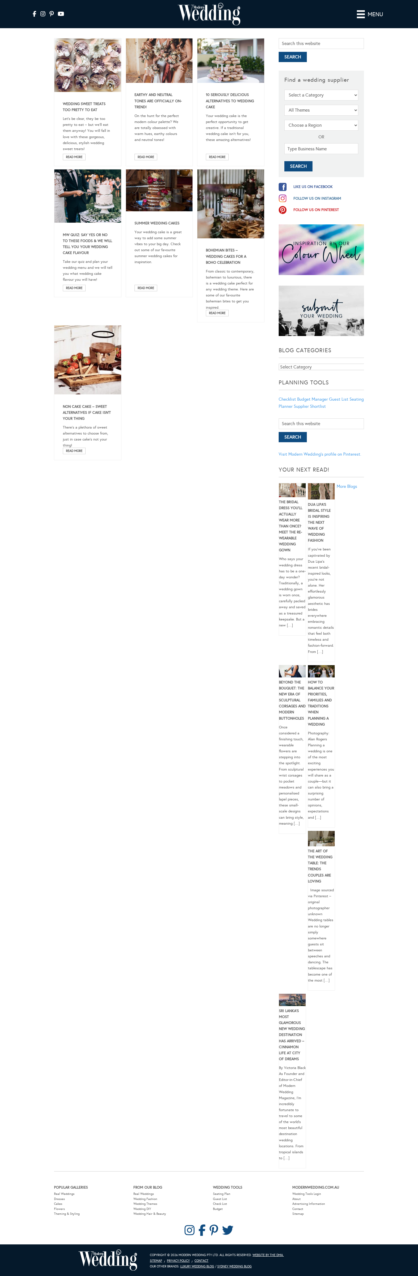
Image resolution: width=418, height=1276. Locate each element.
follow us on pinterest (316, 210)
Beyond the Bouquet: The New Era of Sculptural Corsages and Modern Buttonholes (292, 700)
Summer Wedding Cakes (156, 223)
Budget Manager (312, 399)
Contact (297, 1209)
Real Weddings (64, 1194)
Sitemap (298, 1214)
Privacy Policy (178, 1261)
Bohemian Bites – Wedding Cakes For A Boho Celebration (226, 256)
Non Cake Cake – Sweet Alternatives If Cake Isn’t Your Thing (87, 412)
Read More (74, 157)
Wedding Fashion (145, 1199)
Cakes (58, 1204)
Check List (220, 1204)
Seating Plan (221, 1194)
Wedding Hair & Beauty (149, 1214)
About (296, 1199)
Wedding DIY (142, 1209)
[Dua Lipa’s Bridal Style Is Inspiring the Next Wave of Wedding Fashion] (321, 492)
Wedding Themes (145, 1204)
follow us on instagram (317, 198)
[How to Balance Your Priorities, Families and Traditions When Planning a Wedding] (321, 672)
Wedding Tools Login (306, 1194)
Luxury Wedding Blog (197, 1266)
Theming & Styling (67, 1214)
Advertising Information (308, 1204)
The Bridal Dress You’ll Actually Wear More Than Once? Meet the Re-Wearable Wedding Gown (290, 526)
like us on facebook (313, 187)
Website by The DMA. (268, 1255)
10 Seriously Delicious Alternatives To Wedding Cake (230, 101)
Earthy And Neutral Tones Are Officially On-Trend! (158, 101)
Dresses (59, 1199)
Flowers (59, 1209)
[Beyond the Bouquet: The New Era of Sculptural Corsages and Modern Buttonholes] (292, 672)
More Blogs (347, 486)
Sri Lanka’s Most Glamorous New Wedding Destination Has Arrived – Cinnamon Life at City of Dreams (292, 1035)
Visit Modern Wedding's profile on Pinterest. (320, 454)
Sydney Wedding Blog (234, 1266)
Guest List (338, 399)
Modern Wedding (107, 1260)
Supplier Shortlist (310, 406)
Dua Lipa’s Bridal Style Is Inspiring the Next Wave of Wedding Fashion (319, 522)
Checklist (287, 399)
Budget (218, 1209)
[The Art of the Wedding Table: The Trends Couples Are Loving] (321, 839)
